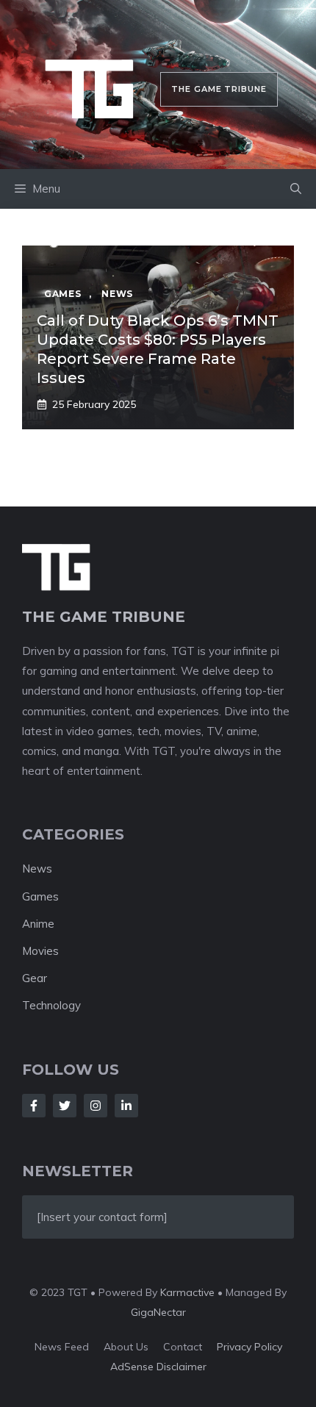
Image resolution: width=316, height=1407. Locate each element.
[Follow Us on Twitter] (64, 1105)
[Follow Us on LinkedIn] (126, 1105)
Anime (38, 924)
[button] (296, 189)
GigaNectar (158, 1312)
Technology (51, 1005)
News (37, 869)
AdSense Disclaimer (158, 1366)
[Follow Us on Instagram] (95, 1105)
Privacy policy (249, 1346)
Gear (34, 978)
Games (40, 896)
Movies (40, 951)
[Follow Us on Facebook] (34, 1105)
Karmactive (187, 1292)
